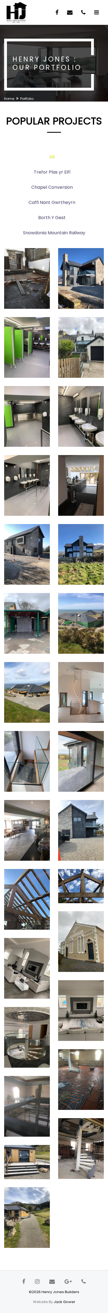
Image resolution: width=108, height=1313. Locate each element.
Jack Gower (64, 1301)
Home (9, 98)
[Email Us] (70, 12)
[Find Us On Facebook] (57, 12)
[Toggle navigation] (96, 12)
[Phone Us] (84, 12)
